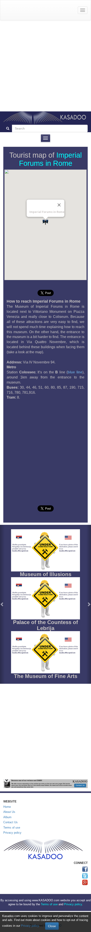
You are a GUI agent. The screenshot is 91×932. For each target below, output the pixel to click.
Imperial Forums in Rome (50, 159)
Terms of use (11, 827)
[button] (2, 604)
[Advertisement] (45, 65)
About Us (9, 812)
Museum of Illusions (45, 574)
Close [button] (52, 926)
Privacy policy (12, 832)
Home (7, 806)
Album (7, 817)
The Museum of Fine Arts (45, 676)
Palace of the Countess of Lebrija (45, 625)
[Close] (59, 205)
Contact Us (10, 822)
